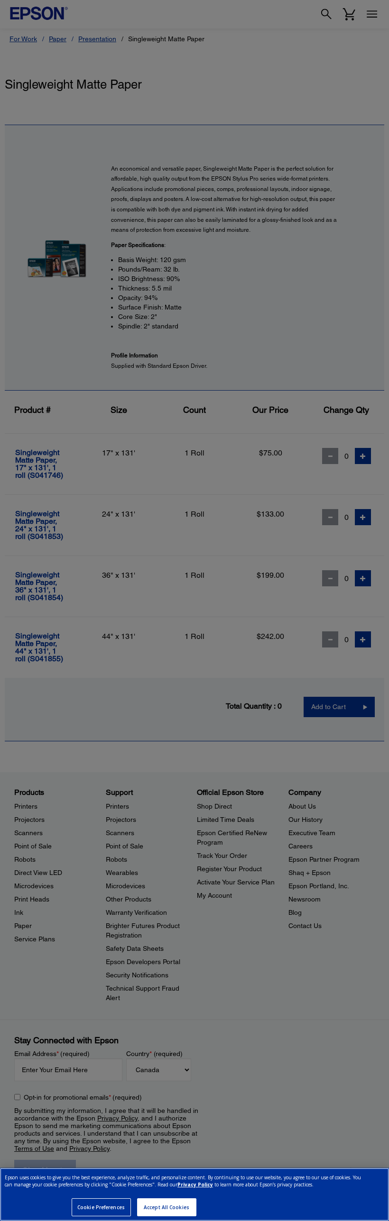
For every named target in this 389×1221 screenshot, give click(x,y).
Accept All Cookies (166, 1207)
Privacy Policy (195, 1184)
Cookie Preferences (101, 1207)
